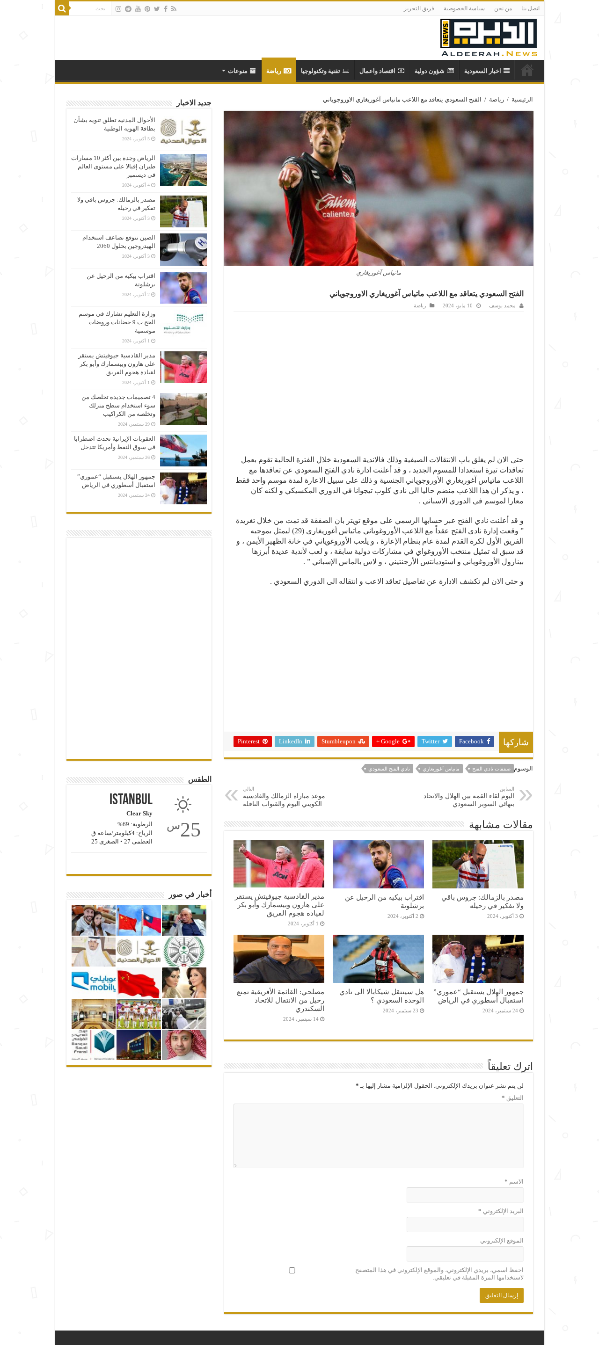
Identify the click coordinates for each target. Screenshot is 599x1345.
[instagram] (118, 9)
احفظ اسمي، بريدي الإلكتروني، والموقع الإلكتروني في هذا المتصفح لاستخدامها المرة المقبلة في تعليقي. (439, 1273)
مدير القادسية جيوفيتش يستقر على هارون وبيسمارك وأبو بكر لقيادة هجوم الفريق (279, 904)
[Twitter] (157, 9)
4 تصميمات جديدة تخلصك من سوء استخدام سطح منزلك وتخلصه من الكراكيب (118, 405)
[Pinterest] (147, 9)
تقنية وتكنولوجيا (320, 70)
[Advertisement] (379, 381)
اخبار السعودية (482, 70)
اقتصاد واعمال (377, 70)
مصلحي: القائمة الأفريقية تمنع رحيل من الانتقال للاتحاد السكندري (280, 1000)
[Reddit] (128, 9)
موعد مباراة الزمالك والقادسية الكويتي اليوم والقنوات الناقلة (284, 796)
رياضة (273, 70)
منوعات (238, 70)
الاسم (514, 1181)
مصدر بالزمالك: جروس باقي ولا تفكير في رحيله (482, 901)
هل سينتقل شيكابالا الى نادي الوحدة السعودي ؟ (381, 996)
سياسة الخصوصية (464, 8)
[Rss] (173, 9)
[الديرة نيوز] (488, 35)
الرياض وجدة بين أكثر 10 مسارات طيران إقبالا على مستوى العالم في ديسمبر (113, 166)
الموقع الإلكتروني (502, 1240)
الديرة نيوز (527, 70)
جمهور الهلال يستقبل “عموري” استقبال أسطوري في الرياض (478, 996)
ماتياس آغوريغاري (441, 768)
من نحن (503, 8)
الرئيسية (522, 99)
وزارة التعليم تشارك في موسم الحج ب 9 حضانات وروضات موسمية (117, 322)
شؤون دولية (430, 70)
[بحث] (62, 8)
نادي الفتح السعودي (389, 768)
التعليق (513, 1097)
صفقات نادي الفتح (491, 768)
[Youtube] (138, 9)
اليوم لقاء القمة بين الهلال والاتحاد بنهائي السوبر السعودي (469, 796)
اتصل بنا (530, 8)
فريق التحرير (419, 8)
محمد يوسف (502, 305)
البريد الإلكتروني (501, 1210)
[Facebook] (165, 9)
